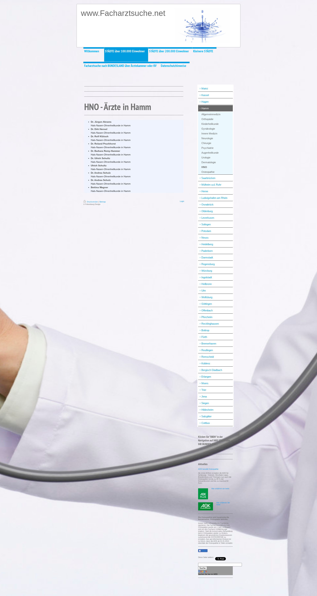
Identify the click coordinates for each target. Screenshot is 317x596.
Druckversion (92, 202)
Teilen (204, 551)
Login (182, 201)
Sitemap (102, 202)
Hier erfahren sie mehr (220, 489)
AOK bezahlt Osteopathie (208, 469)
